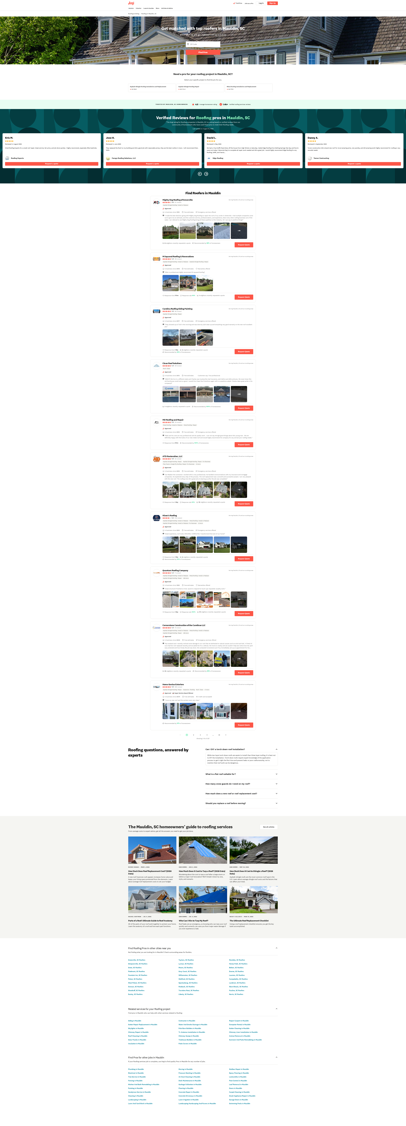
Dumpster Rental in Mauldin (239, 1024)
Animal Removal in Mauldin (239, 1036)
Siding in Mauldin (134, 1021)
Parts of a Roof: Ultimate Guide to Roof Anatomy (150, 920)
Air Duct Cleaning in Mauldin (189, 1077)
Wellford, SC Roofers (187, 979)
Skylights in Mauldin (136, 1028)
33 (219, 735)
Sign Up (273, 3)
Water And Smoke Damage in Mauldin (193, 1024)
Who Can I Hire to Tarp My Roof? (193, 920)
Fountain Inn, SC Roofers (137, 975)
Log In (261, 3)
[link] (7, 158)
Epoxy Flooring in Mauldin (239, 1073)
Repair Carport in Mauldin (239, 1021)
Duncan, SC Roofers (135, 987)
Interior (131, 8)
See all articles (268, 827)
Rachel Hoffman (134, 916)
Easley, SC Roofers (135, 994)
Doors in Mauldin (235, 1088)
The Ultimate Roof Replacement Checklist (249, 920)
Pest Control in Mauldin (238, 1081)
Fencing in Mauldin (135, 1081)
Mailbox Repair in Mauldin (239, 1069)
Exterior (138, 8)
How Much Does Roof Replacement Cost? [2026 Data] (149, 872)
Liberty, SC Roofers (186, 994)
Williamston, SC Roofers (188, 975)
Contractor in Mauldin (187, 1021)
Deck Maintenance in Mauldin (190, 1081)
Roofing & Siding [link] (133, 14)
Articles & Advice (167, 8)
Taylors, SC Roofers (186, 960)
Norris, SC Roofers (236, 994)
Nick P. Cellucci (236, 916)
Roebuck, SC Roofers (187, 987)
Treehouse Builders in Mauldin (190, 1040)
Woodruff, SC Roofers (136, 990)
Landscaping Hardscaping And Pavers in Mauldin (197, 1103)
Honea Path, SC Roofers (238, 964)
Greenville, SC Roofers (136, 960)
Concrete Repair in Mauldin (189, 1092)
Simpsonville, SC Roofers (137, 964)
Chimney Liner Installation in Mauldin (243, 1032)
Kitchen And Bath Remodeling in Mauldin (143, 1084)
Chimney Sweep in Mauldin (189, 1036)
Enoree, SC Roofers (236, 971)
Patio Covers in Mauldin (188, 1043)
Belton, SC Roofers (236, 967)
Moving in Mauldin (186, 1069)
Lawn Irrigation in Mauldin (189, 1100)
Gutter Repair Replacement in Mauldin (142, 1024)
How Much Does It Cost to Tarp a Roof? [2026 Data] (202, 871)
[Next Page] (226, 735)
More (157, 8)
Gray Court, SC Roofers (187, 971)
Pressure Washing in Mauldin (189, 1073)
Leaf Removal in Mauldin (238, 1084)
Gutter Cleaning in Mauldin (239, 1028)
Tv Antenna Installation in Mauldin (192, 1032)
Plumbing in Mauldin (136, 1069)
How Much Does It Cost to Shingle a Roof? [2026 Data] (251, 872)
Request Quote (244, 245)
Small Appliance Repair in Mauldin (242, 1096)
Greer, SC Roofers (135, 967)
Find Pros (203, 52)
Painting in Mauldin (135, 1088)
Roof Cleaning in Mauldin (137, 1036)
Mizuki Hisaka (133, 867)
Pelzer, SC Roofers (135, 979)
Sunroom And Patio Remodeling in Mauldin (245, 1040)
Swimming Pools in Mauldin (239, 1103)
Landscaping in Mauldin (137, 1100)
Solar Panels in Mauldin (137, 1040)
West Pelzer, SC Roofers (137, 983)
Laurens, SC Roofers (237, 975)
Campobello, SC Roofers (238, 979)
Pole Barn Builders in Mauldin (190, 1028)
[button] (171, 231)
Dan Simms (183, 867)
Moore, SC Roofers (186, 967)
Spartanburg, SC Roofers (188, 983)
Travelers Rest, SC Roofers (189, 990)
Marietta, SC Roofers (237, 960)
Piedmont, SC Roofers (136, 971)
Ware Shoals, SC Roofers (238, 987)
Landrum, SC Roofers (237, 983)
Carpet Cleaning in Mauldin (239, 1092)
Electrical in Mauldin (136, 1073)
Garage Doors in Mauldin (238, 1100)
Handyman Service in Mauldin (139, 1092)
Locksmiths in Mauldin (237, 1077)
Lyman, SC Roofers (186, 964)
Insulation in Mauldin (136, 1043)
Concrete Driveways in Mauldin (190, 1096)
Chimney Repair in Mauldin (138, 1032)
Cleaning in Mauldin (135, 1096)
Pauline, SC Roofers (236, 990)
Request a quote (51, 164)
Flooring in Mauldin (186, 1088)
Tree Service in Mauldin (137, 1077)
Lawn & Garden (148, 8)
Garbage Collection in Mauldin (190, 1084)
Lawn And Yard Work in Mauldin (140, 1103)
